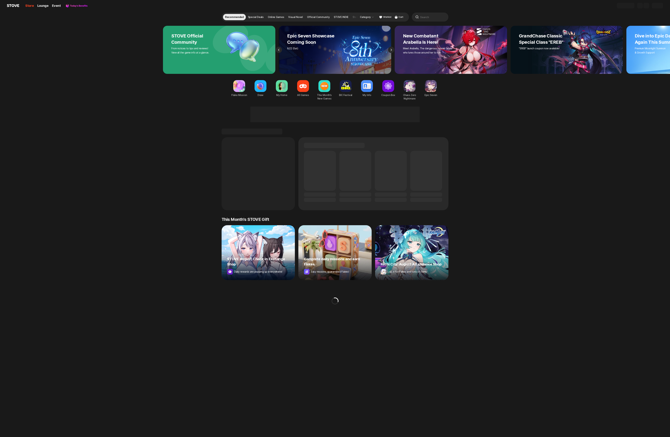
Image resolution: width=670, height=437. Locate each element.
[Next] (391, 50)
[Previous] (279, 50)
